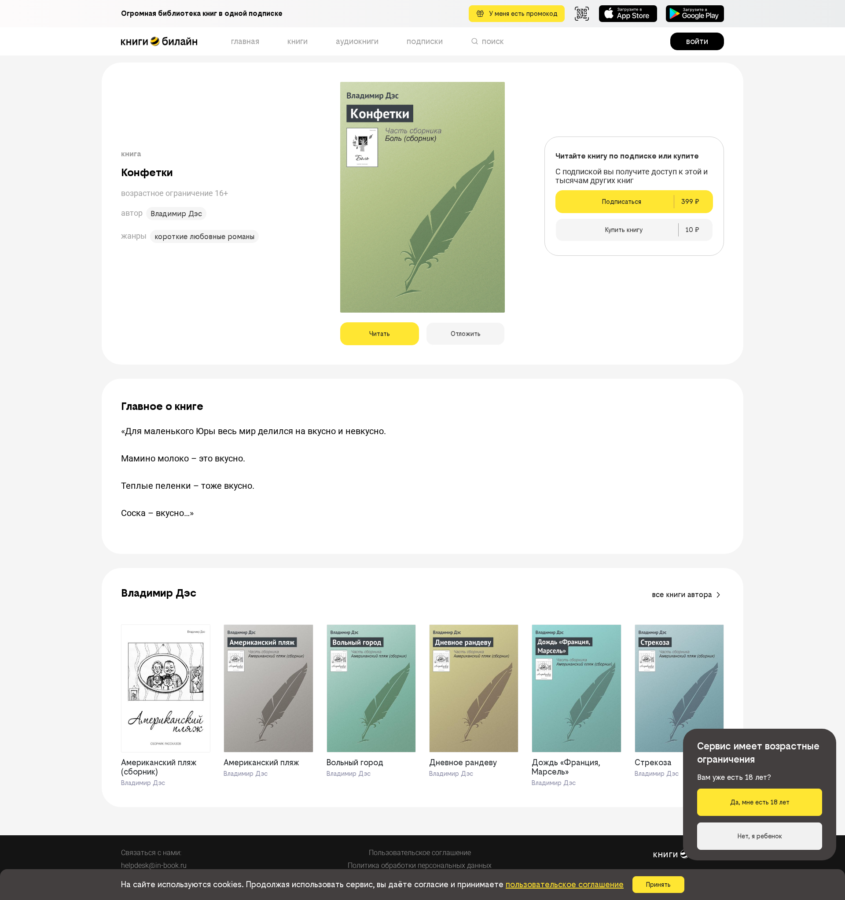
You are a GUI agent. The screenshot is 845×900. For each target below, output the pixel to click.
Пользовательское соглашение (420, 852)
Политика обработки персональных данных (420, 865)
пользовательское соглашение (565, 884)
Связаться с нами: (151, 852)
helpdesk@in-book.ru (154, 865)
